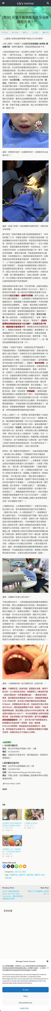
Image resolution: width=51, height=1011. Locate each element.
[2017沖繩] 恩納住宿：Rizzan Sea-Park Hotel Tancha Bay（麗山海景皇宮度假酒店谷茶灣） (12, 895)
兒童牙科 (22, 874)
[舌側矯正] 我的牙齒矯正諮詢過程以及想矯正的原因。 (12, 824)
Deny (25, 996)
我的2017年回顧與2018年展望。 (38, 892)
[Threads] (12, 866)
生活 (19, 871)
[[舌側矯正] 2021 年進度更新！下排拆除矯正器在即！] (12, 840)
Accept (25, 990)
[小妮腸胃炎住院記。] (34, 814)
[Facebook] (4, 866)
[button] (47, 961)
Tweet (16, 32)
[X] (8, 866)
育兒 (24, 871)
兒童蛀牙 (37, 874)
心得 (15, 871)
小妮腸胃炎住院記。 (31, 823)
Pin (26, 32)
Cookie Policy (24, 1008)
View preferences (25, 1003)
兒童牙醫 (29, 874)
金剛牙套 (8, 878)
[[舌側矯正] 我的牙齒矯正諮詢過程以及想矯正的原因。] (12, 814)
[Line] (16, 866)
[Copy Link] (20, 866)
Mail (36, 32)
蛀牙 (43, 874)
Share (6, 32)
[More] (24, 866)
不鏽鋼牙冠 (13, 874)
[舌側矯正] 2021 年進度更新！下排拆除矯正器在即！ (12, 850)
